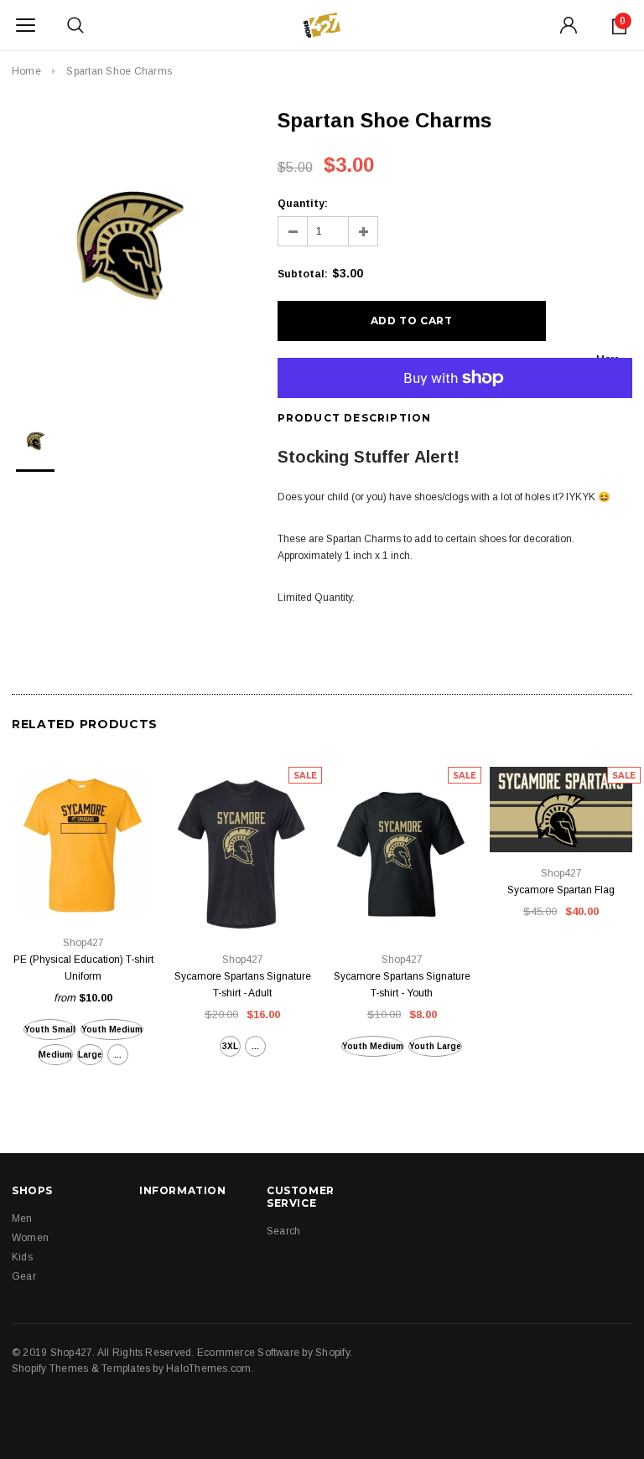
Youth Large (435, 1046)
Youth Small (49, 1029)
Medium (55, 1054)
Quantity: (303, 204)
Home (26, 71)
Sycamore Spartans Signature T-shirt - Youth (402, 984)
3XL (230, 1046)
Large (90, 1054)
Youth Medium (112, 1029)
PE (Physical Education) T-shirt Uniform (83, 968)
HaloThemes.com (208, 1368)
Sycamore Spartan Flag (561, 890)
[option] (128, 248)
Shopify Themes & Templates (81, 1368)
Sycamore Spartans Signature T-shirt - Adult (242, 984)
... (118, 1054)
